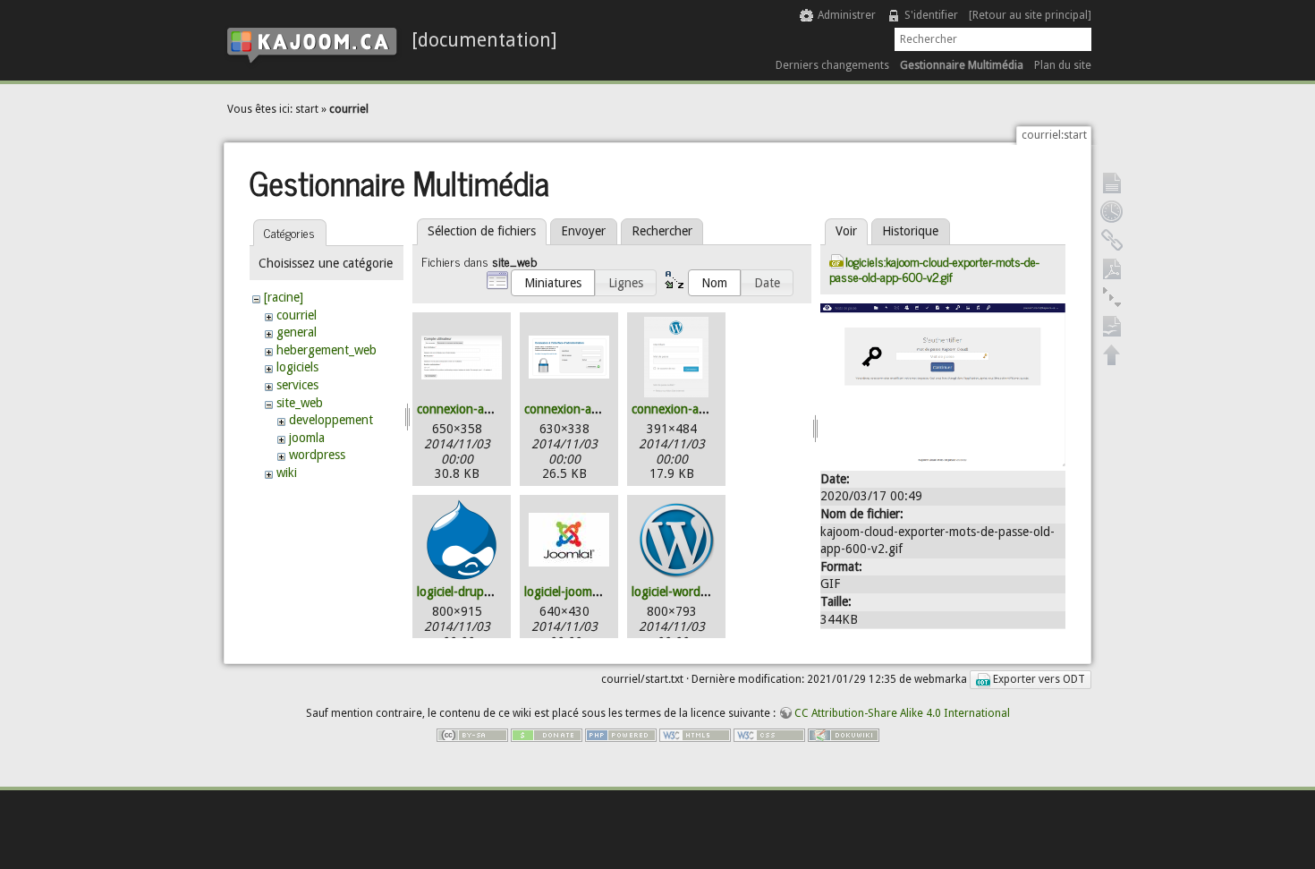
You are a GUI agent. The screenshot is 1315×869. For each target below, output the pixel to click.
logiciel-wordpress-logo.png (707, 591)
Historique (910, 231)
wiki (286, 472)
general (296, 332)
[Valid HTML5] (695, 734)
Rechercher (662, 231)
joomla (307, 437)
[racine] (283, 297)
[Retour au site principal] (1030, 15)
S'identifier (931, 15)
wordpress (317, 454)
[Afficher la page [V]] (1112, 182)
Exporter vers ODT (1037, 679)
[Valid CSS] (769, 734)
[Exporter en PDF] (1112, 268)
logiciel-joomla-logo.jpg (587, 591)
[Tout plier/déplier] (1112, 297)
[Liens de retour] (1112, 240)
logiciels (297, 367)
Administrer (847, 15)
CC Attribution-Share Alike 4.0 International (902, 713)
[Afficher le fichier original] (942, 383)
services (297, 385)
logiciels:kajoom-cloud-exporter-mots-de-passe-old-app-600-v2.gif (934, 268)
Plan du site (1062, 65)
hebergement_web (326, 350)
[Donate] (546, 734)
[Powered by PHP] (621, 734)
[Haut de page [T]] (1112, 354)
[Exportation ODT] (1112, 325)
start (306, 109)
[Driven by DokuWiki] (843, 734)
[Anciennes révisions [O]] (1112, 211)
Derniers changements (832, 65)
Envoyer (583, 231)
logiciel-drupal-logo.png (482, 591)
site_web (299, 403)
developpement (331, 420)
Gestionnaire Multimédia (961, 65)
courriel (349, 109)
